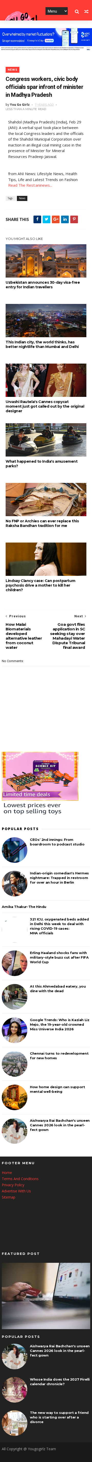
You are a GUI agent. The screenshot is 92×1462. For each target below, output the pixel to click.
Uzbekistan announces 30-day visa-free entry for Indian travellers (43, 284)
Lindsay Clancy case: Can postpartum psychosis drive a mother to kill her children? (40, 585)
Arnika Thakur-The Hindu (24, 907)
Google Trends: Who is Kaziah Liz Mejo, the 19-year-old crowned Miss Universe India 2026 (59, 1024)
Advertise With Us (16, 1191)
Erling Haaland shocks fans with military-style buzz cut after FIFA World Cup (59, 957)
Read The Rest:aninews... (30, 185)
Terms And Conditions (20, 1178)
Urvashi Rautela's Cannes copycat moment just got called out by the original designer (45, 406)
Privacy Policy (13, 1184)
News (12, 69)
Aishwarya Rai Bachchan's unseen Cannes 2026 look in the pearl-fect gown (60, 1125)
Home (7, 1172)
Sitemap (8, 1197)
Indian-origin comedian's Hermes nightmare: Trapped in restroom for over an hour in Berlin (59, 877)
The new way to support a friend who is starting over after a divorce (59, 1417)
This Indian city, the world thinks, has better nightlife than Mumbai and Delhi (42, 344)
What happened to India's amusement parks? (41, 463)
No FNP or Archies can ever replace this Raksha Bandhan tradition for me (42, 523)
